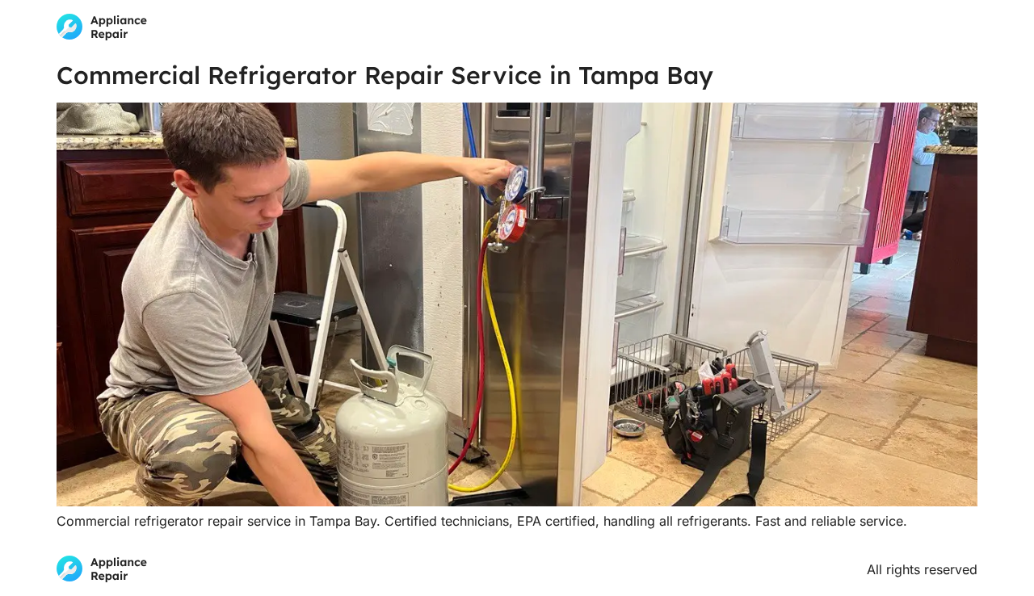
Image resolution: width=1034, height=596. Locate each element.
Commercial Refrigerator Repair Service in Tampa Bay (385, 75)
